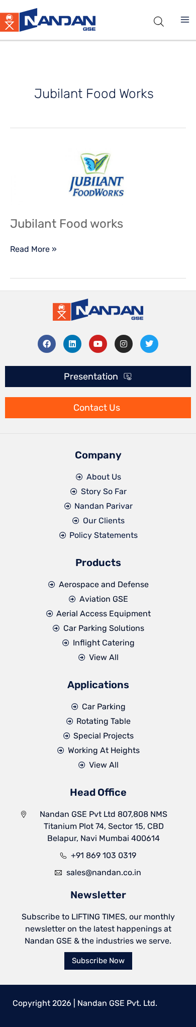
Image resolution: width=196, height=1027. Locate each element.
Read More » (33, 248)
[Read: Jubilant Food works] (98, 175)
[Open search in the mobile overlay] (159, 20)
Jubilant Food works (66, 224)
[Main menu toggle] (185, 20)
